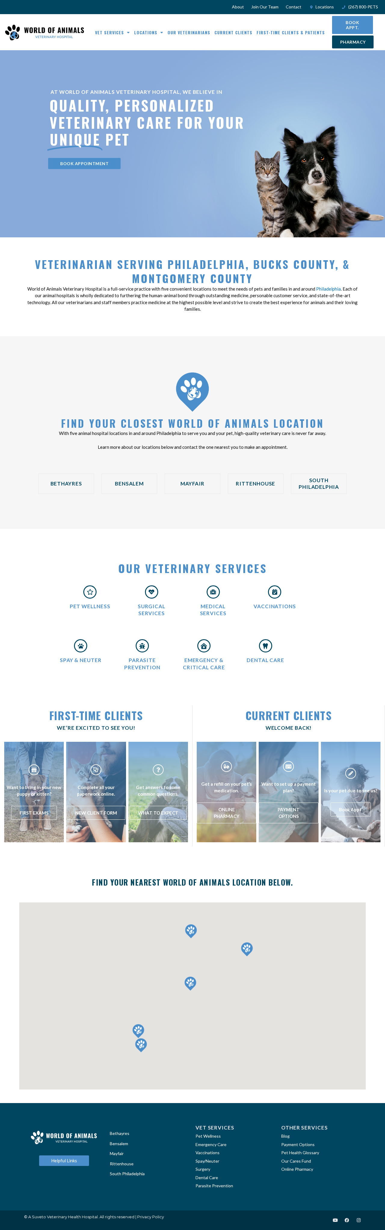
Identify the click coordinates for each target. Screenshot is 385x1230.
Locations (145, 32)
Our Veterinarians (189, 32)
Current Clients (233, 32)
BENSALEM (129, 483)
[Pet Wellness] (90, 592)
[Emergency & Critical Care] (204, 645)
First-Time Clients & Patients (291, 32)
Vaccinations (275, 606)
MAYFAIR (192, 483)
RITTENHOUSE (255, 483)
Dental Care (265, 660)
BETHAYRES (66, 483)
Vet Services (109, 32)
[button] (138, 1031)
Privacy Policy (150, 1216)
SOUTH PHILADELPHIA (319, 483)
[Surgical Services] (151, 592)
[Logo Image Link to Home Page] (44, 32)
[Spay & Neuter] (80, 645)
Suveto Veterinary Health (56, 1216)
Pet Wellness (90, 606)
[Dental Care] (265, 645)
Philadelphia (328, 288)
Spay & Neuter (81, 660)
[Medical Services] (213, 592)
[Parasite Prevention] (142, 645)
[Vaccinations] (274, 592)
